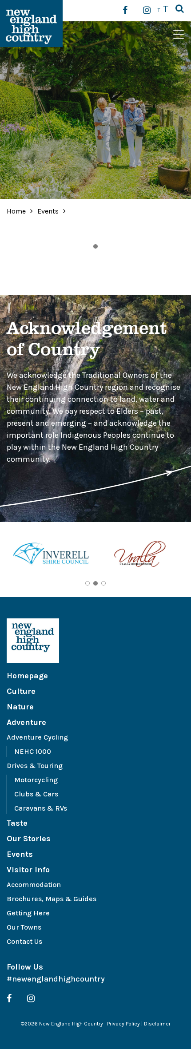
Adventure (26, 722)
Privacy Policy (123, 1024)
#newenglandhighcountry (56, 979)
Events (48, 211)
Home (16, 211)
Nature (20, 707)
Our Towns (24, 927)
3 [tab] (103, 583)
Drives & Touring (35, 765)
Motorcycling (36, 780)
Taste (17, 823)
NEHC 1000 (32, 751)
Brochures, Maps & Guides (51, 899)
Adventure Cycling (37, 737)
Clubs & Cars (36, 794)
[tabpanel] (51, 555)
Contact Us (24, 941)
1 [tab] (95, 246)
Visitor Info (28, 870)
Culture (21, 691)
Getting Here (28, 913)
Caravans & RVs (40, 808)
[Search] (179, 9)
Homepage (27, 676)
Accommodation (34, 884)
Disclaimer (157, 1024)
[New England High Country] (95, 640)
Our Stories (29, 838)
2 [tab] (95, 583)
